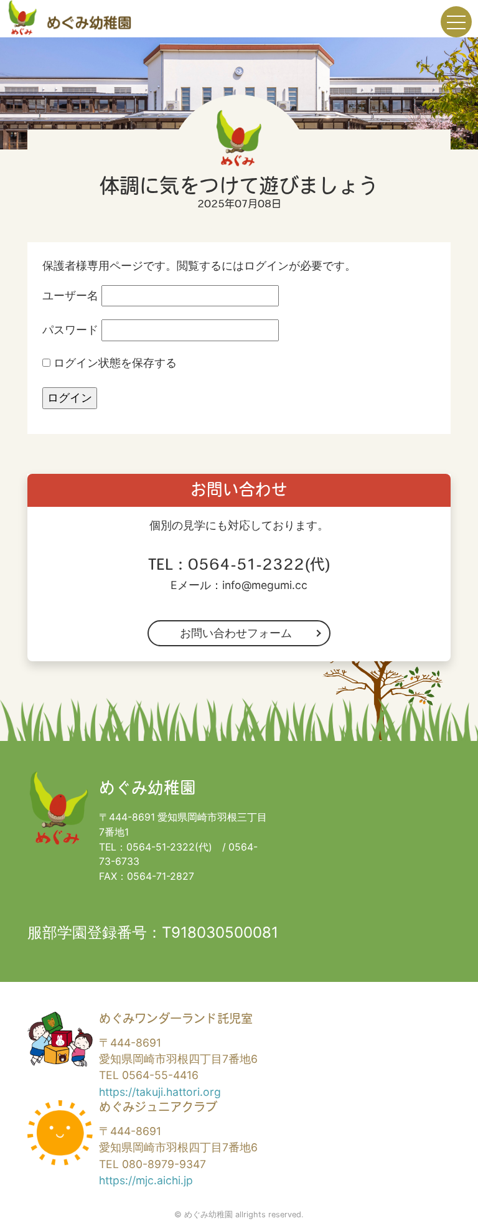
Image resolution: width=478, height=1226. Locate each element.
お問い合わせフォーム (236, 632)
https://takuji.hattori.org (160, 1091)
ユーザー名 (70, 295)
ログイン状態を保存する (113, 362)
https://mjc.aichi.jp (146, 1180)
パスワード (70, 329)
